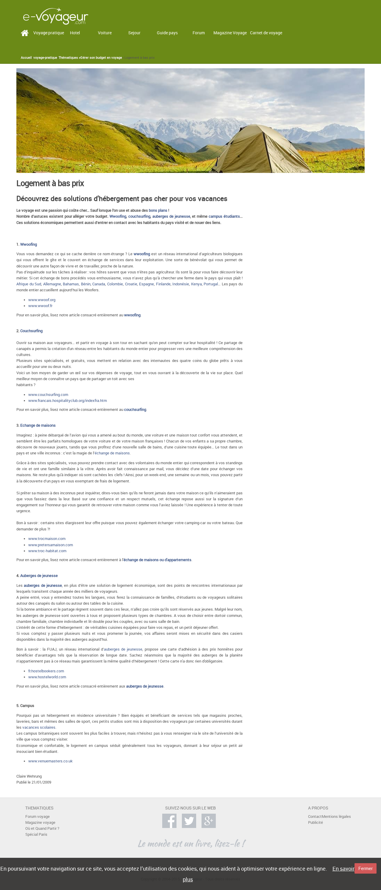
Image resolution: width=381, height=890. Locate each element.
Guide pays (167, 32)
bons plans (158, 210)
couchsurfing (139, 216)
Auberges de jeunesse (39, 575)
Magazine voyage (40, 822)
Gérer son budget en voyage (101, 57)
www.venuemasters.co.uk (50, 761)
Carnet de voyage (266, 32)
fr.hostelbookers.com (46, 671)
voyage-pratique (45, 57)
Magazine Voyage (230, 32)
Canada (98, 284)
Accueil (26, 57)
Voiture (105, 32)
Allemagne (52, 284)
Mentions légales (336, 816)
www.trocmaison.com (46, 538)
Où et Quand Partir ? (42, 828)
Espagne (146, 284)
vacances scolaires (38, 727)
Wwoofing (118, 216)
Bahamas (71, 284)
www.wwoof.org (41, 299)
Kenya (196, 284)
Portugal (211, 284)
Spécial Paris (36, 834)
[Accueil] (55, 16)
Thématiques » (69, 57)
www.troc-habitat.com (47, 550)
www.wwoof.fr (40, 305)
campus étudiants (224, 216)
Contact (315, 816)
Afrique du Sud (28, 284)
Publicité (315, 822)
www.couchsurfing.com (48, 394)
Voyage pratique (48, 32)
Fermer (365, 868)
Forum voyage (37, 816)
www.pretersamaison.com (50, 544)
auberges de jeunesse (171, 216)
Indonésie (180, 284)
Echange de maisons (38, 425)
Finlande (163, 284)
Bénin (85, 284)
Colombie (115, 284)
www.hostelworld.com (47, 677)
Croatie (131, 284)
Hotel (75, 32)
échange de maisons (112, 453)
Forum (199, 32)
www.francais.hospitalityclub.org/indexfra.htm (67, 400)
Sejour (134, 32)
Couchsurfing (31, 330)
